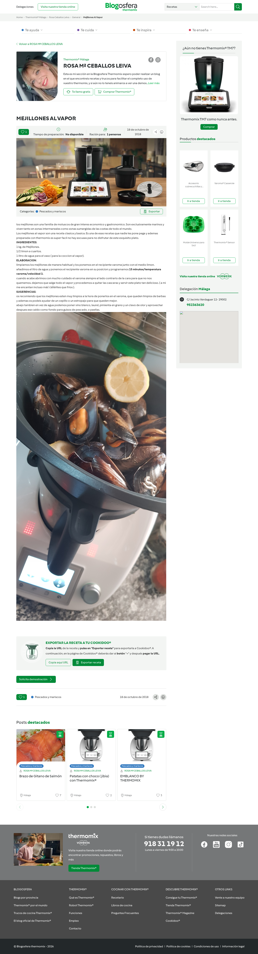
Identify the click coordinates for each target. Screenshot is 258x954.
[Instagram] (228, 844)
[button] (182, 7)
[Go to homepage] (121, 7)
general (76, 17)
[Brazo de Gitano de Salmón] (40, 749)
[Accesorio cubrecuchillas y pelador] (194, 165)
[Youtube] (216, 844)
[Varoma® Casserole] (224, 165)
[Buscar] (238, 7)
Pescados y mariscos (31, 766)
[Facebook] (204, 844)
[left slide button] (19, 807)
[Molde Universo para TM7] (194, 224)
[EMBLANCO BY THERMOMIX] (141, 749)
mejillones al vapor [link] (93, 17)
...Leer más (153, 83)
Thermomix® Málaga (35, 17)
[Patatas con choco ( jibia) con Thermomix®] (91, 749)
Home (19, 17)
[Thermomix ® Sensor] (224, 224)
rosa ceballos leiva (59, 17)
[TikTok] (240, 844)
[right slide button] (162, 807)
